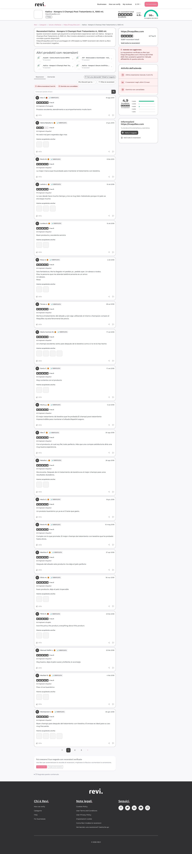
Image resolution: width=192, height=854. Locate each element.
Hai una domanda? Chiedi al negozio (101, 77)
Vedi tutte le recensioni (130, 43)
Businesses (101, 4)
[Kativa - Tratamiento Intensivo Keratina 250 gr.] (59, 353)
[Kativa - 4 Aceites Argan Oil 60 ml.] (39, 353)
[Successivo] (88, 750)
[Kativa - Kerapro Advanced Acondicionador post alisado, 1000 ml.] (46, 208)
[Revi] (40, 4)
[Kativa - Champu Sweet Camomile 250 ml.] (39, 144)
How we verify (114, 4)
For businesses (151, 4)
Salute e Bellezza (55, 25)
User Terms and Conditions (86, 811)
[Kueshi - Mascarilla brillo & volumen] (53, 208)
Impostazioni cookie (84, 819)
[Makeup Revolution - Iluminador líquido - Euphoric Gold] (46, 599)
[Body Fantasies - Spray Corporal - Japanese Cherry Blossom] (53, 736)
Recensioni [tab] (40, 77)
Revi (35, 25)
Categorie (42, 25)
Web (49, 17)
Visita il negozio (131, 133)
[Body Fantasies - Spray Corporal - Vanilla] (59, 736)
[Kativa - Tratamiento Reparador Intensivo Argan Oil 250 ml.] (46, 245)
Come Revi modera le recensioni (88, 823)
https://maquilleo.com (72, 25)
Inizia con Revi (41, 767)
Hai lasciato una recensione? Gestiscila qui (92, 827)
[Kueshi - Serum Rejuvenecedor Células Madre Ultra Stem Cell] (39, 484)
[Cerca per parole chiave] (113, 92)
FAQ (35, 815)
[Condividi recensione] (109, 115)
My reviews (127, 4)
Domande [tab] (51, 77)
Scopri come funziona (55, 767)
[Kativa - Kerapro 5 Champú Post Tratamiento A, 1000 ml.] (46, 144)
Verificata (55, 97)
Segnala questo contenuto (48, 774)
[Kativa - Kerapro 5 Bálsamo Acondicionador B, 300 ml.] (39, 736)
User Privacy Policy (83, 815)
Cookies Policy (82, 807)
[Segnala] (113, 115)
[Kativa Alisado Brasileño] (46, 697)
